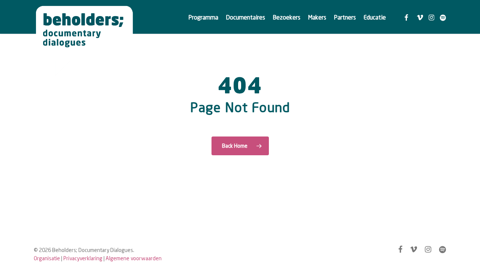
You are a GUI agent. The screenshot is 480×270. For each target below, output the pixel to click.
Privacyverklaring (82, 258)
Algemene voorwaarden (134, 258)
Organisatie (47, 258)
